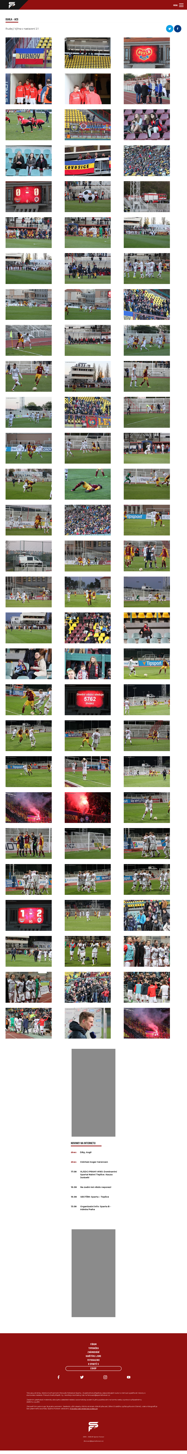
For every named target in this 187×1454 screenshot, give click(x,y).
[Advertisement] (93, 1093)
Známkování (93, 1352)
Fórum (93, 1344)
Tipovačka (93, 1348)
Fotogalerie (93, 1360)
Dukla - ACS (12, 19)
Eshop (93, 1369)
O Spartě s (93, 1364)
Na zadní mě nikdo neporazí (95, 1187)
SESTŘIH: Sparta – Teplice (94, 1196)
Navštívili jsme (93, 1356)
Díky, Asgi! (85, 1152)
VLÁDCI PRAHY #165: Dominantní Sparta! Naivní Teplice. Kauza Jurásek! (98, 1174)
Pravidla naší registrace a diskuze (84, 1408)
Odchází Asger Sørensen (94, 1162)
